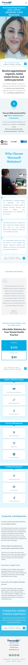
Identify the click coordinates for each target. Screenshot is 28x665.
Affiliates (13, 661)
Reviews (19, 661)
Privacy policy (15, 659)
